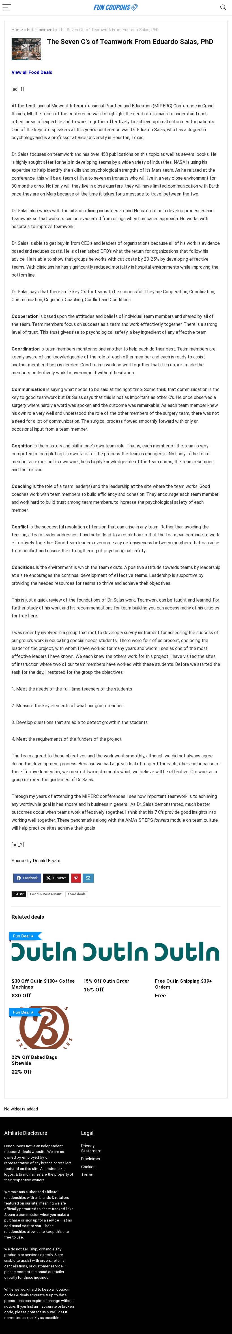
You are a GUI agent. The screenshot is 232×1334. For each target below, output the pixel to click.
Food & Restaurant (46, 894)
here (32, 616)
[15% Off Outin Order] (116, 933)
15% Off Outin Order (106, 981)
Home (17, 29)
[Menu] (7, 7)
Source (19, 860)
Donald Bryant (47, 860)
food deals (77, 894)
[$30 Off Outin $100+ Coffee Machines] (44, 933)
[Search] (223, 7)
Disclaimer (90, 1159)
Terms (87, 1174)
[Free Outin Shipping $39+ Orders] (187, 933)
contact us (36, 1312)
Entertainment (40, 29)
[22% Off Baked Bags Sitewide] (44, 1009)
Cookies (88, 1167)
